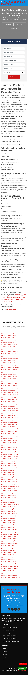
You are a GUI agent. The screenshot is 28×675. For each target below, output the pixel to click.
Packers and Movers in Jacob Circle (9, 431)
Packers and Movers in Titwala (8, 559)
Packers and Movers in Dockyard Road (10, 404)
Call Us (8, 24)
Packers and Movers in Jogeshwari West (10, 436)
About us (5, 654)
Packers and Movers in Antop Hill (9, 340)
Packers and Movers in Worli (8, 573)
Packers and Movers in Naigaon (9, 509)
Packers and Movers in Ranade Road (10, 534)
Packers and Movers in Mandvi (8, 488)
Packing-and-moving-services (10, 638)
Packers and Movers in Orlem (8, 518)
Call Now (23, 664)
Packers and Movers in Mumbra (9, 506)
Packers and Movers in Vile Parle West (10, 568)
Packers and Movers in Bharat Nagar (10, 358)
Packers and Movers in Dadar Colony (10, 392)
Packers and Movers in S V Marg (9, 538)
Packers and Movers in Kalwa (8, 444)
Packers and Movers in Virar (8, 570)
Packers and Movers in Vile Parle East (10, 566)
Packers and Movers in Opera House (10, 516)
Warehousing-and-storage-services (11, 641)
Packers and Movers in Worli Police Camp (11, 577)
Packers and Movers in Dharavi (8, 401)
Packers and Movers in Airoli (8, 332)
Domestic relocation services (10, 627)
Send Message (14, 77)
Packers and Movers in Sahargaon (9, 540)
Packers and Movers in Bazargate (9, 353)
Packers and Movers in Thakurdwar (9, 556)
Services (5, 651)
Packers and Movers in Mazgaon (9, 495)
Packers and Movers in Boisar (8, 360)
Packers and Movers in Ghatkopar (9, 413)
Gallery (4, 657)
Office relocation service (8, 630)
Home (4, 648)
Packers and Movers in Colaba (8, 387)
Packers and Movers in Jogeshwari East (10, 435)
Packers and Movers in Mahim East (9, 479)
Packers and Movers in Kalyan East (9, 447)
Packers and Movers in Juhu (8, 438)
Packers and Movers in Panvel (8, 525)
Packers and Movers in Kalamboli (9, 442)
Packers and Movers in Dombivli (9, 406)
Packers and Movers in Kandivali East (10, 454)
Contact (4, 659)
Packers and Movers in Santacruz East (10, 543)
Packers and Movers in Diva (8, 403)
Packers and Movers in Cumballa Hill (10, 388)
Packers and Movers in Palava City (9, 522)
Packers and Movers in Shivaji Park (9, 548)
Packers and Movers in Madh (8, 474)
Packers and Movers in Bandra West (9, 349)
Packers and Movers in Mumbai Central (10, 504)
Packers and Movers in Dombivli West (10, 408)
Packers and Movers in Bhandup (9, 356)
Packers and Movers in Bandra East (9, 348)
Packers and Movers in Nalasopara (9, 511)
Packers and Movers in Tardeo (8, 554)
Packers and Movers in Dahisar (8, 396)
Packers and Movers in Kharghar (9, 463)
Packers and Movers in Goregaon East (10, 417)
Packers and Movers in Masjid (8, 493)
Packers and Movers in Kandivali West (10, 456)
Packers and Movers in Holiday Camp (10, 428)
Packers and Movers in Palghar (8, 524)
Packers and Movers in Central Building (10, 367)
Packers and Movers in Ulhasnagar (9, 563)
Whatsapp (20, 24)
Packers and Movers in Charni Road (9, 376)
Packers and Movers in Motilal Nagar (10, 499)
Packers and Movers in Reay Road (9, 536)
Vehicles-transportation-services (10, 635)
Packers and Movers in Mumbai (8, 502)
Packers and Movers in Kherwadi (9, 465)
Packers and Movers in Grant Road (9, 420)
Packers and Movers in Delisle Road (9, 399)
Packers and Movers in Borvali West (9, 365)
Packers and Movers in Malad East (9, 484)
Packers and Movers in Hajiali (8, 426)
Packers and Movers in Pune (8, 531)
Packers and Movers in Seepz (8, 545)
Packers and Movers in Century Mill (9, 369)
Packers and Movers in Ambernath (10, 297)
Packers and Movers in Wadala (8, 572)
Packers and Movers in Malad (8, 483)
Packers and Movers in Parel (8, 527)
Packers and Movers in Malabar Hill (9, 481)
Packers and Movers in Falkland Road (10, 410)
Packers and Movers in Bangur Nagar (10, 351)
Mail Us (14, 28)
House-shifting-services (8, 632)
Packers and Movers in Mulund (8, 500)
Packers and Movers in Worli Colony (9, 575)
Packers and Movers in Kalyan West (9, 449)
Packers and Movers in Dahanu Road (10, 394)
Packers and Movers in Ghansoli (9, 412)
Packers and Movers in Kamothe (9, 452)
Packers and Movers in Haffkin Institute (10, 422)
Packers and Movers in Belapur (8, 355)
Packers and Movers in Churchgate (9, 385)
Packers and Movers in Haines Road (9, 424)
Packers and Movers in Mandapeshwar (10, 486)
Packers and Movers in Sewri (8, 547)
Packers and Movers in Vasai (8, 565)
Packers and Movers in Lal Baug (9, 472)
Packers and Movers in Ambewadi (9, 335)
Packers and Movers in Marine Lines (9, 490)
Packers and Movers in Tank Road (9, 552)
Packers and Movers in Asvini (8, 342)
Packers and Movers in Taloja (8, 550)
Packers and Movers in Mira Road (9, 497)
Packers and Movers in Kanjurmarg (9, 458)
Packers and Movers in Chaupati (9, 378)
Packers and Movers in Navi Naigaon (10, 515)
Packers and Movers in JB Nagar (9, 433)
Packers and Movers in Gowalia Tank (10, 419)
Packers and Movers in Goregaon (9, 415)
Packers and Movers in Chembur (9, 380)
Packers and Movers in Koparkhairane (10, 468)
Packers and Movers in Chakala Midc (10, 371)
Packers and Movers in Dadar (8, 390)
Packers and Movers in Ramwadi (9, 532)
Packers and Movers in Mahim (8, 477)
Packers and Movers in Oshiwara (9, 520)
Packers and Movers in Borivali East (9, 364)
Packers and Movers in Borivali (8, 362)
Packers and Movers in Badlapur (9, 346)
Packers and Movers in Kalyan (16, 296)
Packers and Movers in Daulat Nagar (10, 397)
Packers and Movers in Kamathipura (9, 451)
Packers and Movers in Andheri (8, 337)
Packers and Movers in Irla (7, 429)
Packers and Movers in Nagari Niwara (10, 508)
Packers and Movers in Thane (8, 557)
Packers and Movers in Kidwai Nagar (10, 467)
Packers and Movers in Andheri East (9, 339)
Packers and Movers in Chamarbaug (9, 372)
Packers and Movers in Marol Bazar (9, 492)
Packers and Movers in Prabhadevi (9, 529)
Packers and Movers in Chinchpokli (9, 383)
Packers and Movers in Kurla (8, 470)
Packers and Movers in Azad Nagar (9, 344)
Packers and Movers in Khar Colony (9, 461)
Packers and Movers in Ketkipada (9, 460)
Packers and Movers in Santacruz (9, 541)
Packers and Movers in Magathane (9, 476)
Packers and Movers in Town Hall (9, 561)
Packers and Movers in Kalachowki (9, 440)
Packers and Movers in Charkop (9, 374)
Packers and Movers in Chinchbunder (10, 381)
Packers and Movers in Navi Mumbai (9, 513)
